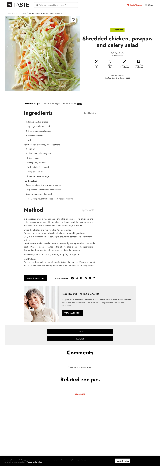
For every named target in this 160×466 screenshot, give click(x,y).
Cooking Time (138, 65)
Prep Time (124, 65)
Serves (96, 65)
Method (89, 113)
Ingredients (88, 209)
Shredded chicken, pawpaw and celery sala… (46, 13)
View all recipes (72, 313)
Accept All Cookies (122, 461)
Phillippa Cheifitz (118, 53)
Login (79, 103)
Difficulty (110, 65)
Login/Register (136, 5)
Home (9, 13)
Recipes (17, 13)
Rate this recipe (32, 103)
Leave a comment (35, 278)
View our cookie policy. (34, 462)
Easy (24, 13)
